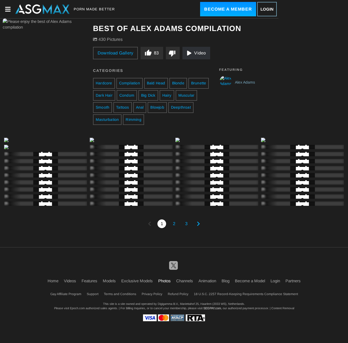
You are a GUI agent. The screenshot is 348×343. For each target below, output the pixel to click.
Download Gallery (115, 53)
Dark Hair (104, 95)
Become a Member (228, 9)
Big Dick (148, 95)
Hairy (167, 95)
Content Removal (282, 308)
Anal (140, 107)
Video (200, 53)
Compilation (129, 83)
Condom (126, 95)
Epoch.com (77, 308)
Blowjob (157, 107)
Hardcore (104, 83)
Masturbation (107, 119)
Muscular (186, 95)
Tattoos (122, 107)
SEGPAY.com (212, 308)
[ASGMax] (42, 9)
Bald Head (156, 83)
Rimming (133, 119)
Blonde (178, 83)
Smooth (102, 107)
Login (267, 9)
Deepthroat (181, 107)
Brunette (198, 83)
